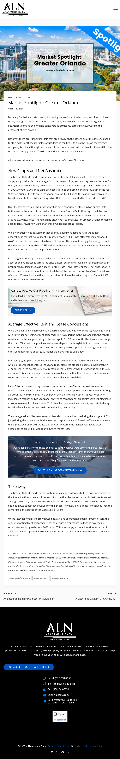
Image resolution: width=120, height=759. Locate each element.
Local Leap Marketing (92, 746)
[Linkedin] (52, 752)
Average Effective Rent (20, 578)
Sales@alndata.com (58, 694)
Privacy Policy (54, 746)
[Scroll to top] (113, 755)
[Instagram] (68, 752)
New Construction (60, 578)
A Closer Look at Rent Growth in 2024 (96, 596)
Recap (27, 97)
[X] (57, 752)
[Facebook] (62, 752)
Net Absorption (41, 578)
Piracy (66, 746)
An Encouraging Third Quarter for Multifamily (29, 596)
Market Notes (15, 97)
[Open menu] (116, 9)
